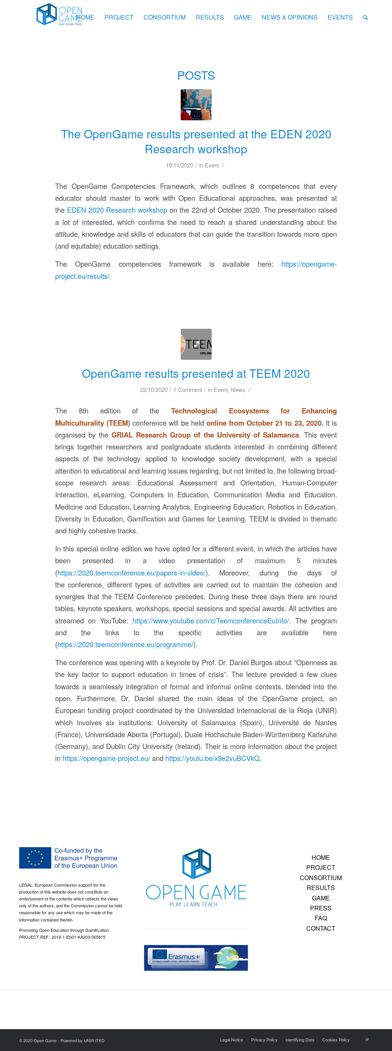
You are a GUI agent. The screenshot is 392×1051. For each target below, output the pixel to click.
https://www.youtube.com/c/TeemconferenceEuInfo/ (210, 620)
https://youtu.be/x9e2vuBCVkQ (212, 758)
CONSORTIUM (321, 877)
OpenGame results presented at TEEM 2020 (196, 373)
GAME (321, 898)
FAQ (321, 917)
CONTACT (320, 928)
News (238, 389)
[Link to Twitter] (367, 1039)
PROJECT (320, 867)
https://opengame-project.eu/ (106, 758)
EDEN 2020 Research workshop (117, 210)
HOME (321, 857)
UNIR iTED (94, 1040)
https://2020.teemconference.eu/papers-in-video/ (131, 572)
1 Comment (187, 389)
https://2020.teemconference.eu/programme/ (125, 644)
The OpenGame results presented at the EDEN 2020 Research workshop (196, 141)
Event (212, 165)
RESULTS (321, 887)
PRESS (321, 907)
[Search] (365, 17)
